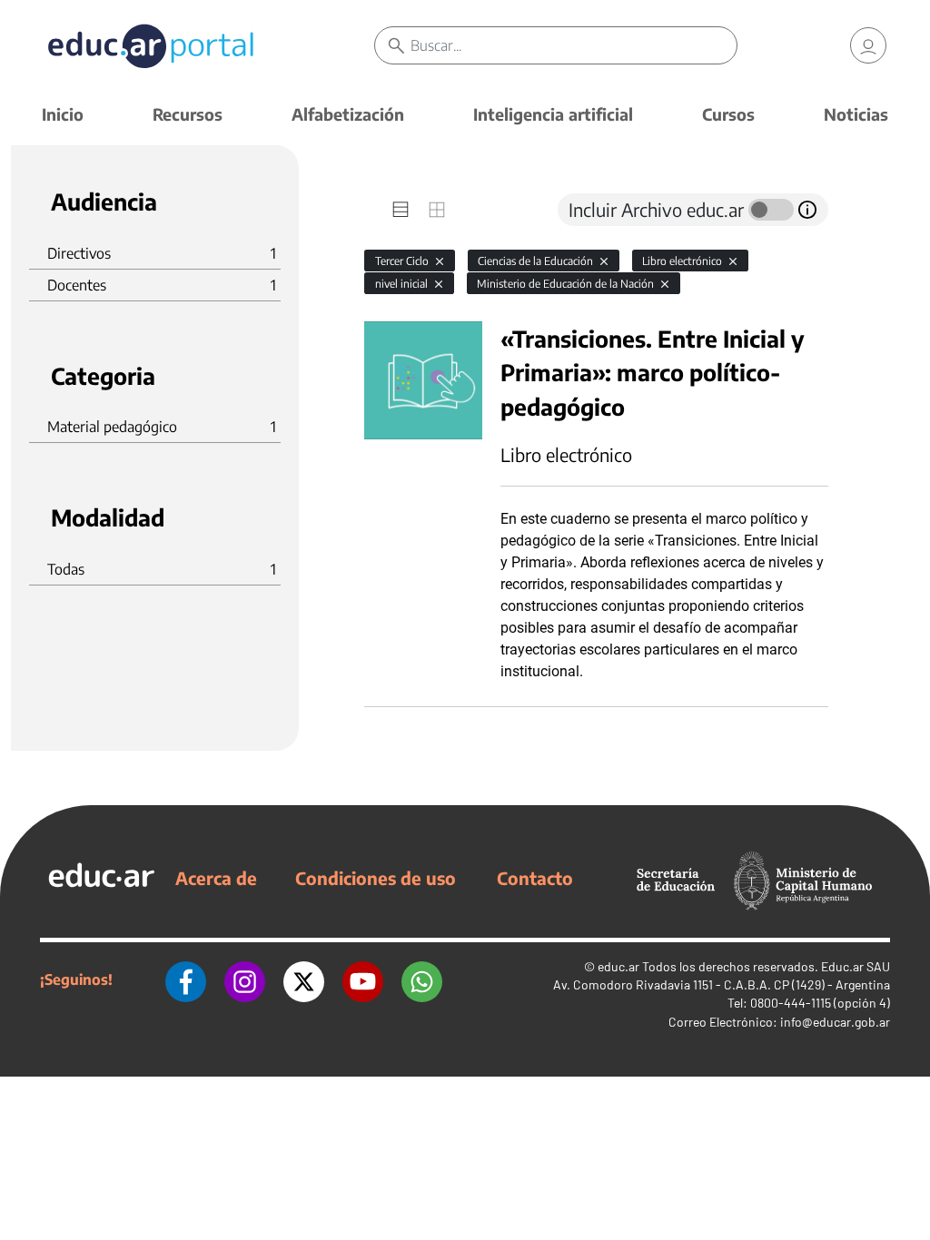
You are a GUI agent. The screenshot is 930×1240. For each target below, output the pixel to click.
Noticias (856, 113)
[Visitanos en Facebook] (185, 979)
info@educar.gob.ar (835, 1021)
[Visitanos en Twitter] (303, 979)
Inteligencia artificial (553, 113)
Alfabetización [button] (348, 113)
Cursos (728, 113)
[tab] (400, 210)
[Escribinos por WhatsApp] (421, 979)
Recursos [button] (188, 113)
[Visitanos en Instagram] (244, 979)
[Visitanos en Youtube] (362, 979)
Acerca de (216, 878)
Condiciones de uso (375, 878)
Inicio (63, 113)
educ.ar (618, 966)
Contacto (535, 878)
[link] (868, 45)
